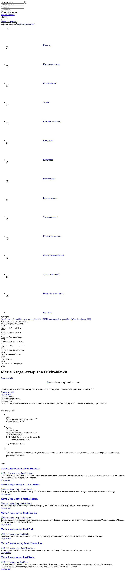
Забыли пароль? (8, 15)
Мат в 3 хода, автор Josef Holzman (19, 498)
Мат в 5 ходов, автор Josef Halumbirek (21, 543)
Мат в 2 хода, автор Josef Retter (18, 557)
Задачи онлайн (7, 378)
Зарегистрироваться (25, 24)
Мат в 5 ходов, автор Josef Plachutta (20, 468)
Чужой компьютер (11, 12)
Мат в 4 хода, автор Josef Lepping (19, 513)
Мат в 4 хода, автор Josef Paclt (17, 529)
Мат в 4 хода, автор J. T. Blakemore (20, 484)
